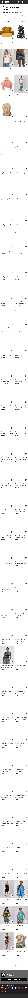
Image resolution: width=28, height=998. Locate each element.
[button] (2, 988)
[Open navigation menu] (2, 2)
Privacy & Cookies (19, 996)
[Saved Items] (22, 2)
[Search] (18, 2)
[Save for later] (12, 38)
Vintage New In (8, 16)
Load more (14, 965)
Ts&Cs (25, 996)
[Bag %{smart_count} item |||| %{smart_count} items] (26, 2)
